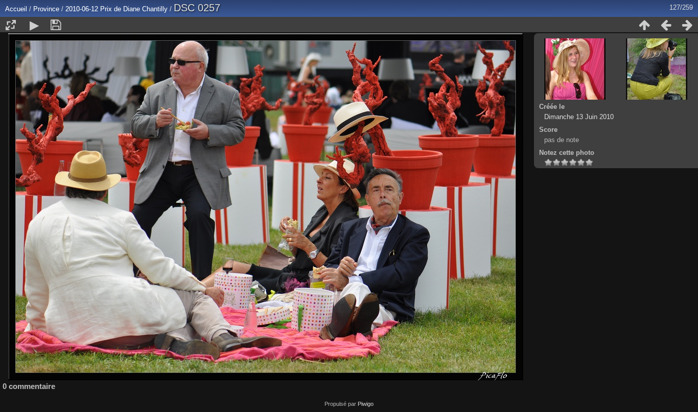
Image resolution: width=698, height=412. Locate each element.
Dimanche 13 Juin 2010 (579, 117)
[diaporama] (34, 25)
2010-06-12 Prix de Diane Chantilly (116, 9)
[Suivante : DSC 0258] (687, 25)
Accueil (16, 9)
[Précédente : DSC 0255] (666, 25)
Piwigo (366, 404)
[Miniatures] (644, 25)
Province (46, 9)
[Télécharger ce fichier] (55, 25)
